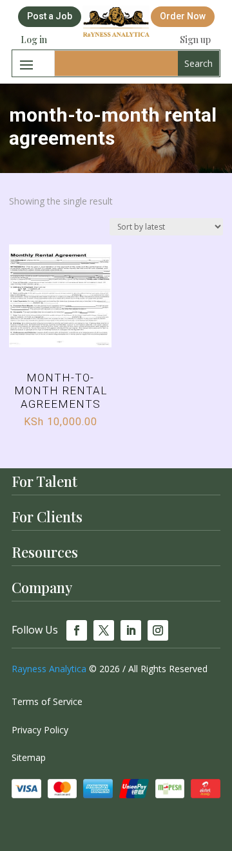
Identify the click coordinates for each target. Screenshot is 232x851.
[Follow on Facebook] (76, 630)
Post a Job (49, 16)
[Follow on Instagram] (158, 630)
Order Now (183, 16)
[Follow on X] (103, 630)
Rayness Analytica (49, 669)
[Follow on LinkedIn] (131, 630)
